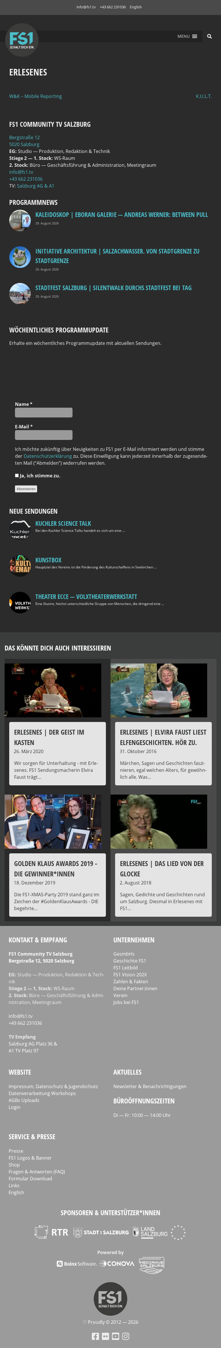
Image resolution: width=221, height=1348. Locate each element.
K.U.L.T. (204, 96)
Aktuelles (127, 1072)
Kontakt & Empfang (38, 939)
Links (14, 1185)
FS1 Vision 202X (130, 974)
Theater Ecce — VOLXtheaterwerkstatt (86, 596)
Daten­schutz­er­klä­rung (48, 456)
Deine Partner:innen (135, 988)
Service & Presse (32, 1136)
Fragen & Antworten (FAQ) (37, 1172)
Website (20, 1072)
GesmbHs (124, 954)
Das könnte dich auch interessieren (58, 648)
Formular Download (30, 1178)
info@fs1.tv (86, 7)
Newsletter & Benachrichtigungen (149, 1086)
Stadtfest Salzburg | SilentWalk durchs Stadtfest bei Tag (113, 287)
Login (14, 1107)
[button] (184, 36)
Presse (16, 1151)
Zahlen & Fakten (130, 981)
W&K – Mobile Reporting (35, 96)
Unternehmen (134, 939)
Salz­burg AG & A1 (35, 186)
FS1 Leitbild (125, 968)
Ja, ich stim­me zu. (39, 475)
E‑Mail (24, 427)
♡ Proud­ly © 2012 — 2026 (110, 1322)
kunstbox (48, 559)
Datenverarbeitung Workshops (42, 1093)
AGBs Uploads (24, 1100)
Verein (120, 995)
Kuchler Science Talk (63, 523)
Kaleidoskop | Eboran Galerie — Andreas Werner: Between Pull (121, 214)
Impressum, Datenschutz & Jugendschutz (53, 1086)
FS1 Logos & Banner (30, 1158)
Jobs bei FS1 (126, 1002)
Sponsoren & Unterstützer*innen (110, 1212)
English (136, 7)
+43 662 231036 (113, 7)
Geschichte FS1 (129, 961)
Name (24, 404)
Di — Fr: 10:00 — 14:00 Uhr (142, 1115)
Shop (14, 1165)
